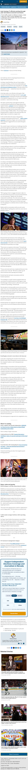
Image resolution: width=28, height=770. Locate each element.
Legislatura (13, 7)
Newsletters (23, 1)
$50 (8, 605)
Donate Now (14, 613)
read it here (7, 54)
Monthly (14, 595)
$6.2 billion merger (15, 543)
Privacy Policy (4, 763)
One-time (8, 595)
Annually (20, 595)
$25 (20, 600)
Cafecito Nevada (5, 7)
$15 (8, 600)
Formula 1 (9, 26)
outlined (11, 106)
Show (14, 754)
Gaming (15, 26)
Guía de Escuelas (22, 7)
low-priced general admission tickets (14, 86)
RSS (9, 763)
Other (20, 605)
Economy (3, 26)
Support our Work (5, 765)
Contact (12, 763)
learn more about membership (18, 609)
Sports (20, 26)
